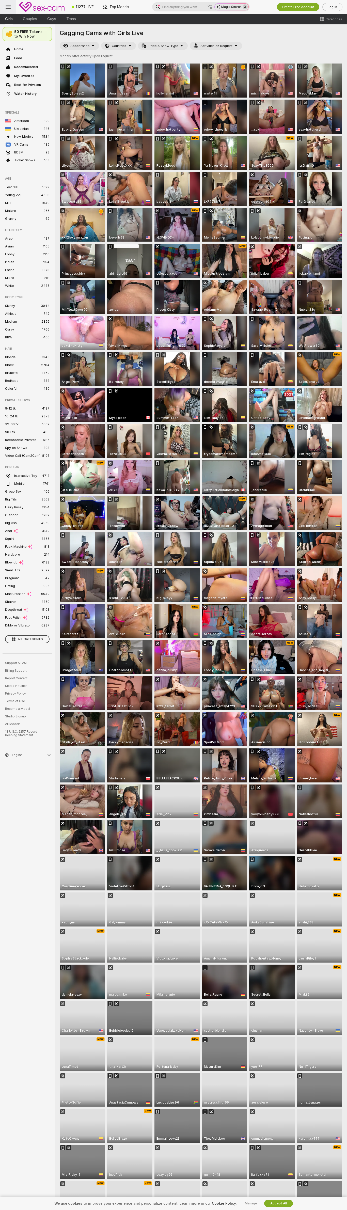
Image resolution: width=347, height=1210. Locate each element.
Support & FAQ (16, 663)
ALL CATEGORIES (30, 639)
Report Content (16, 678)
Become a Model (17, 709)
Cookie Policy (224, 1203)
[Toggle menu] (8, 7)
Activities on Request (216, 46)
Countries (119, 46)
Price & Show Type (163, 46)
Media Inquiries (16, 686)
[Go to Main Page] (41, 7)
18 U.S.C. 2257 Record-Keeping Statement (22, 733)
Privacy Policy (15, 693)
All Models (13, 724)
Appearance (79, 46)
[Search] (209, 6)
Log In (332, 7)
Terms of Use (15, 701)
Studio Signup (15, 716)
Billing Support (16, 670)
